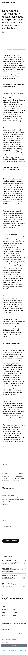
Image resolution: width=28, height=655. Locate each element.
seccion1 (5, 464)
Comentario (5, 504)
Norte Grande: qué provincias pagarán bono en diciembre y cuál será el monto (6, 477)
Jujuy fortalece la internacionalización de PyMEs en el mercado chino (11, 569)
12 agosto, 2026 (24, 577)
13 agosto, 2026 (24, 562)
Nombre (4, 520)
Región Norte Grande (8, 2)
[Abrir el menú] (25, 2)
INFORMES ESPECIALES (19, 49)
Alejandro (9, 49)
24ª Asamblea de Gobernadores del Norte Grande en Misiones (9, 585)
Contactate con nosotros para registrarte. (14, 650)
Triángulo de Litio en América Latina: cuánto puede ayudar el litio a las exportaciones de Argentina (20, 477)
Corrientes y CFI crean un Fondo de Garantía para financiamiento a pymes (9, 577)
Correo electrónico (6, 526)
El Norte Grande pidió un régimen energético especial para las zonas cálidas (10, 562)
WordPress (23, 623)
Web (3, 533)
